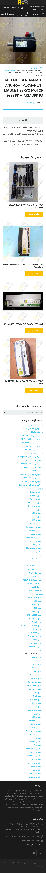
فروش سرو (34, 68)
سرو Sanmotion (34, 682)
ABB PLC (37, 576)
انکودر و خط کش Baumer (30, 474)
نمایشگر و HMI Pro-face (31, 436)
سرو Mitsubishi (34, 597)
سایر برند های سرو (33, 710)
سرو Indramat (35, 647)
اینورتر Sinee (35, 534)
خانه (41, 68)
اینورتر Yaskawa (34, 531)
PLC (41, 555)
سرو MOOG (36, 664)
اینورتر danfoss (34, 495)
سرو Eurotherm (34, 636)
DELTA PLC (36, 559)
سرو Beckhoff (35, 618)
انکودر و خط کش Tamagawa (29, 457)
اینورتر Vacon (35, 541)
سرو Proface (35, 675)
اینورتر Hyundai (34, 524)
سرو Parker (36, 668)
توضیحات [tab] (23, 113)
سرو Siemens (35, 699)
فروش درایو (38, 714)
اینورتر (40, 488)
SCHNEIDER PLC (34, 569)
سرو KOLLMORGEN (29, 102)
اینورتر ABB (36, 513)
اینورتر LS (37, 552)
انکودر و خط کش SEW (32, 478)
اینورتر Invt (36, 509)
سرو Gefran (36, 643)
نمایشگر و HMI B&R (33, 446)
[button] (3, 21)
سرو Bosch (36, 622)
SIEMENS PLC (35, 573)
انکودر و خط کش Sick (32, 428)
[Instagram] (40, 853)
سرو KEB (37, 650)
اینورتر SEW (36, 520)
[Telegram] (34, 853)
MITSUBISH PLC (34, 566)
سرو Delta (37, 629)
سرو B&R (37, 608)
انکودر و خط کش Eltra (32, 460)
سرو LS (38, 661)
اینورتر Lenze (35, 492)
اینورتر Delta (36, 517)
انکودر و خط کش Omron (31, 481)
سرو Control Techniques (30, 626)
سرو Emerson (35, 633)
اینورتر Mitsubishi (33, 538)
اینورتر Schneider (33, 502)
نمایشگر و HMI (37, 432)
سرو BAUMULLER (34, 615)
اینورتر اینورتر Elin (33, 548)
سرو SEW (37, 692)
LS (40, 562)
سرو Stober (36, 703)
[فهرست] (43, 14)
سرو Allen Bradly (34, 604)
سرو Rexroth (36, 678)
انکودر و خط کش (36, 425)
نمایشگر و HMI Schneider (30, 439)
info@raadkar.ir (33, 845)
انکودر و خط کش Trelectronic (28, 485)
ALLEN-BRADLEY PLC (32, 580)
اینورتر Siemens (34, 506)
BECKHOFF (36, 587)
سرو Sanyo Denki (33, 685)
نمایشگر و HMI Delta (32, 450)
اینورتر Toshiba (34, 545)
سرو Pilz (37, 671)
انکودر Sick (36, 471)
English (36, 14)
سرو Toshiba (35, 706)
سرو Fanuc (36, 640)
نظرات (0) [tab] (23, 120)
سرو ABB (37, 601)
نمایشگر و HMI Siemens (31, 443)
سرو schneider (35, 689)
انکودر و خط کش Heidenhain (29, 467)
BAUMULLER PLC (33, 583)
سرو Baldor (36, 611)
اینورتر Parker (35, 499)
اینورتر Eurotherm (33, 527)
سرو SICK (37, 696)
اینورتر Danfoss (34, 721)
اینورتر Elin (36, 728)
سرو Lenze (36, 657)
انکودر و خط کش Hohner (30, 464)
